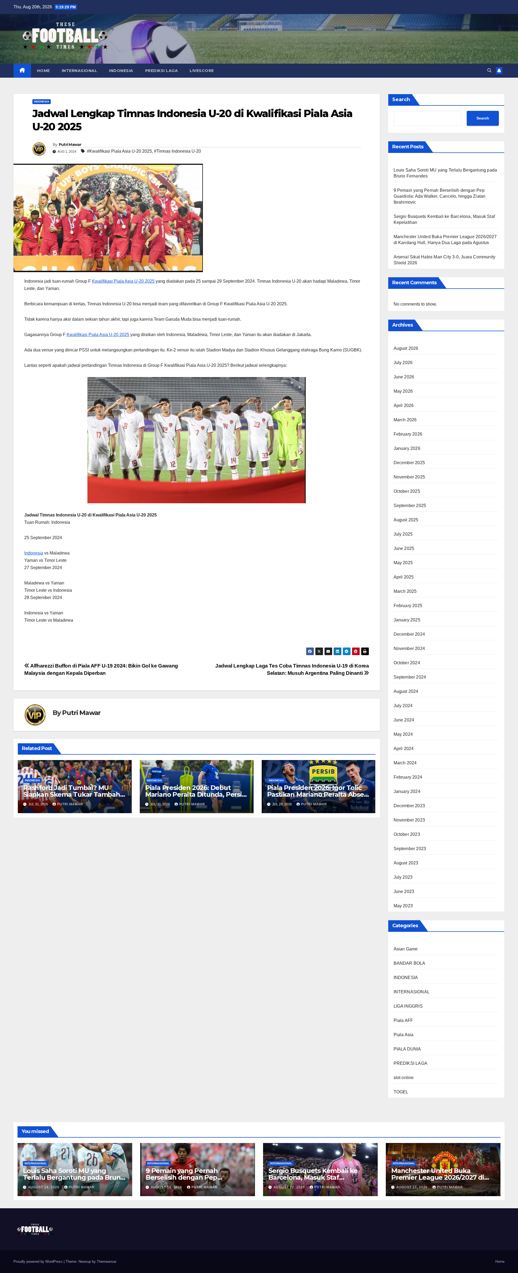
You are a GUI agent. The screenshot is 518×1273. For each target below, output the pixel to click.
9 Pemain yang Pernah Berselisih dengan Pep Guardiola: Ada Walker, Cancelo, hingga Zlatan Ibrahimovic (440, 196)
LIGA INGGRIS (408, 1006)
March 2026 (405, 420)
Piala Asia (404, 1034)
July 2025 (403, 534)
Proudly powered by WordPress (38, 1262)
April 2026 (404, 405)
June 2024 (404, 720)
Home (500, 1262)
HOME (43, 70)
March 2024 (405, 763)
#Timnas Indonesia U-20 (177, 151)
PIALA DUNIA (407, 1049)
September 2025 (410, 505)
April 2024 (404, 748)
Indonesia (33, 553)
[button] (489, 70)
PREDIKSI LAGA (161, 70)
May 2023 (403, 906)
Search (401, 99)
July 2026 (403, 362)
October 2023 (407, 834)
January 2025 (407, 620)
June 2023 (404, 891)
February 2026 (408, 434)
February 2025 (408, 605)
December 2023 (409, 805)
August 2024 (406, 691)
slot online (404, 1077)
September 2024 (410, 677)
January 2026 (407, 448)
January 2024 (407, 791)
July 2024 (403, 705)
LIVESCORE (202, 70)
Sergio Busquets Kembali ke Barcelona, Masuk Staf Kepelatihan (312, 1177)
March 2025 (405, 591)
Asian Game (406, 949)
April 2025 (404, 577)
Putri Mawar (70, 144)
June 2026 (404, 377)
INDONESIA (121, 70)
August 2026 (406, 348)
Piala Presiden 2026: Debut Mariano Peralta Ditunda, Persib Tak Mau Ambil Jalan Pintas (195, 794)
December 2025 (409, 462)
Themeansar (106, 1262)
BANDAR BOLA (409, 963)
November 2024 (409, 648)
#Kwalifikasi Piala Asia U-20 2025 (119, 151)
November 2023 (409, 820)
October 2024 (407, 663)
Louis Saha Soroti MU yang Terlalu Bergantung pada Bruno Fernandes (73, 1177)
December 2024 (409, 634)
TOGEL (401, 1092)
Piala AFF (403, 1020)
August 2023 (406, 863)
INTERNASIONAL (79, 70)
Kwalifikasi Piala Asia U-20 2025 (123, 281)
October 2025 (407, 491)
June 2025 (404, 548)
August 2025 (406, 520)
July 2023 (403, 877)
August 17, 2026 (290, 1187)
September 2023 (410, 848)
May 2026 (403, 391)
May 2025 (403, 562)
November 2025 (409, 477)
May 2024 (403, 734)
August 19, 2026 (44, 1187)
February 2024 (408, 777)
